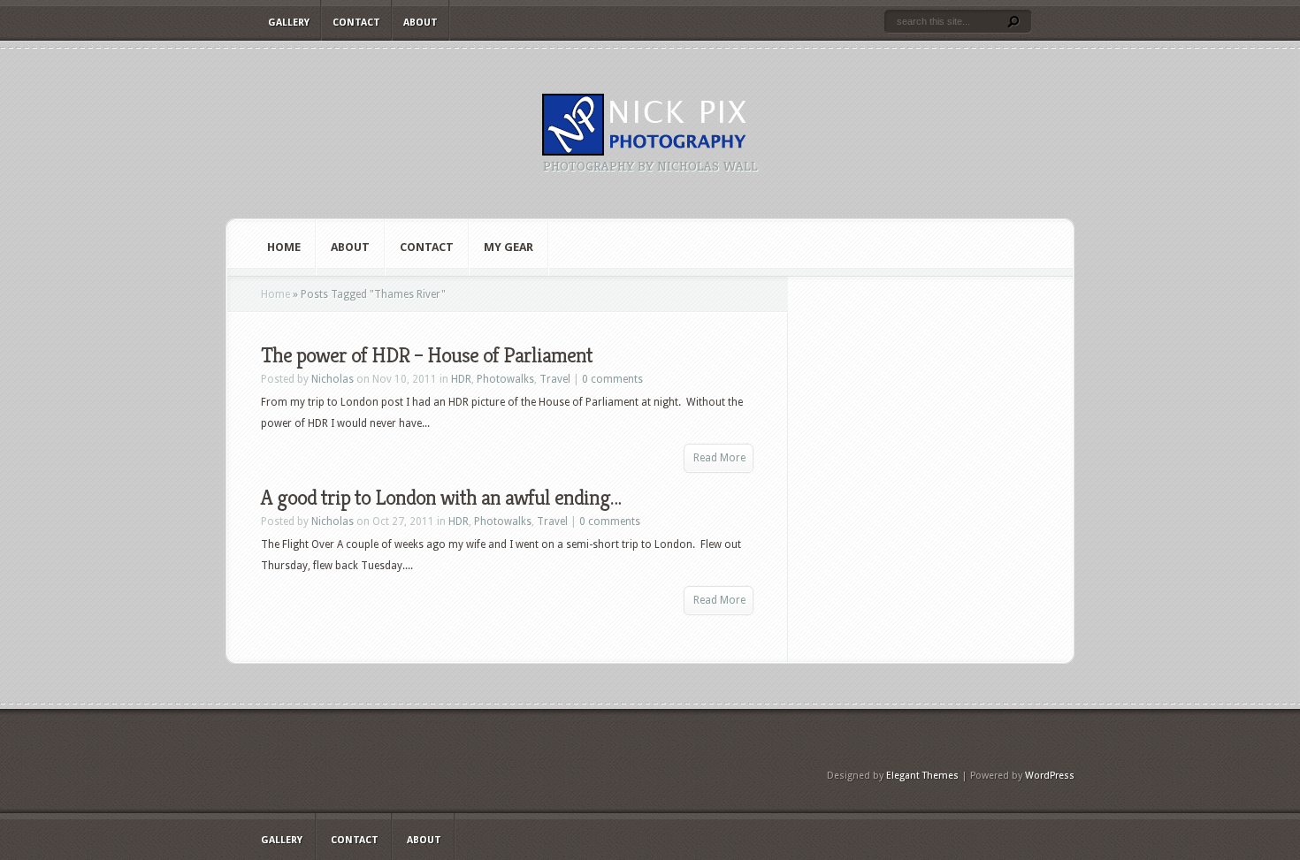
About (420, 22)
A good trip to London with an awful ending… (441, 497)
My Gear (508, 247)
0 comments (612, 379)
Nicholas (332, 379)
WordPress (1049, 775)
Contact (356, 22)
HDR (461, 379)
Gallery (289, 22)
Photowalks (505, 379)
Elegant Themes (922, 775)
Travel (554, 379)
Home (284, 247)
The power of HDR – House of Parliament (427, 355)
